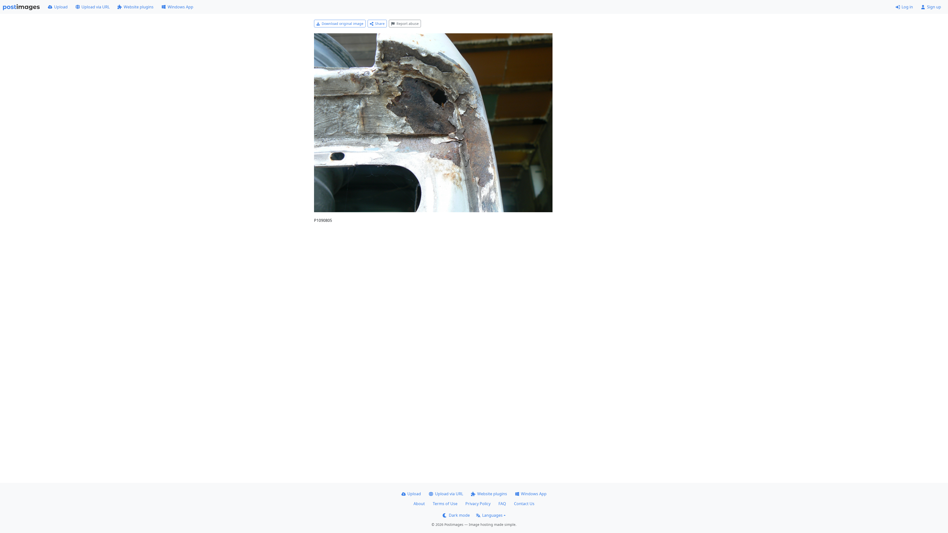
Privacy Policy (478, 503)
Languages (492, 515)
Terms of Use (445, 503)
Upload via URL (95, 7)
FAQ (502, 503)
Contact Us (524, 503)
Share (380, 23)
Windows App (180, 7)
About (419, 503)
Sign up (934, 7)
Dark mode (459, 515)
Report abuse (407, 23)
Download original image (342, 23)
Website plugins (139, 7)
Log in (907, 7)
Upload (61, 7)
